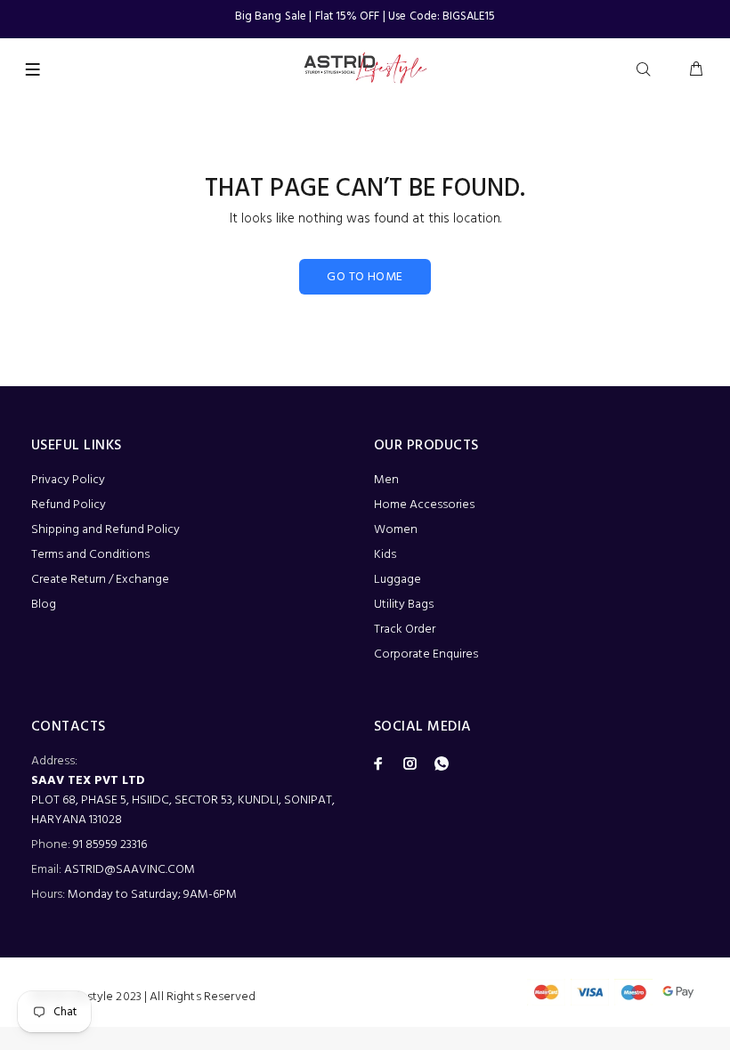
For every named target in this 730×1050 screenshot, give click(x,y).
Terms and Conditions (90, 555)
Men (386, 480)
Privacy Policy (68, 480)
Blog (43, 604)
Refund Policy (68, 505)
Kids (385, 555)
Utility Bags (404, 604)
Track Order (404, 629)
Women (396, 530)
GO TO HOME (364, 277)
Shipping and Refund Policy (105, 530)
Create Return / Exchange (100, 579)
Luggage (397, 579)
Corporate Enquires (426, 654)
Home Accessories (424, 505)
